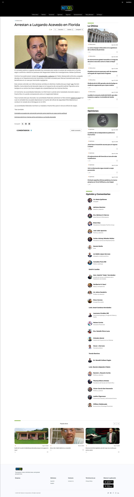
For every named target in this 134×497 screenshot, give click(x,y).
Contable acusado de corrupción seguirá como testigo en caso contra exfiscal (40, 113)
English (52, 483)
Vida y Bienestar (89, 14)
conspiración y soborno (46, 76)
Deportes (68, 14)
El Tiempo (99, 14)
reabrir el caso (75, 98)
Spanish (52, 481)
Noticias (44, 14)
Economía (51, 14)
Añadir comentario (75, 130)
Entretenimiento (78, 14)
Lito (72, 84)
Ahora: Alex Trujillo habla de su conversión (24, 448)
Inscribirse (128, 2)
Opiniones (60, 14)
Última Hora (35, 14)
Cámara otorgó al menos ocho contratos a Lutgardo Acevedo (35, 117)
